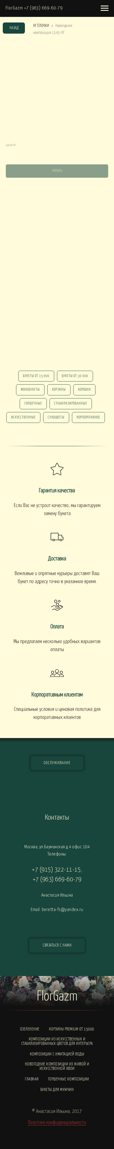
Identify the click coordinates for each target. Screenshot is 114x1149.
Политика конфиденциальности (57, 1122)
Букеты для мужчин (57, 1090)
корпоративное (88, 417)
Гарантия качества (57, 490)
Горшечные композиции (68, 1079)
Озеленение (30, 1029)
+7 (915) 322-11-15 (56, 870)
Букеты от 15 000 (36, 376)
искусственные (23, 417)
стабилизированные (70, 403)
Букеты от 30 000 (75, 376)
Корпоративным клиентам (57, 695)
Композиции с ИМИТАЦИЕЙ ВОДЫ (57, 1054)
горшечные (33, 403)
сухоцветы (56, 417)
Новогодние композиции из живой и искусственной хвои (57, 1066)
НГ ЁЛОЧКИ (41, 26)
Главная (32, 1079)
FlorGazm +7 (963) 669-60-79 (34, 8)
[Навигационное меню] (104, 8)
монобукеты (30, 390)
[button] (57, 945)
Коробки (84, 390)
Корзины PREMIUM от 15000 (71, 1029)
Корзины (59, 390)
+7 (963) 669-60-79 (57, 879)
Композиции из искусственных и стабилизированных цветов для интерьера (57, 1041)
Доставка (57, 558)
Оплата (57, 626)
